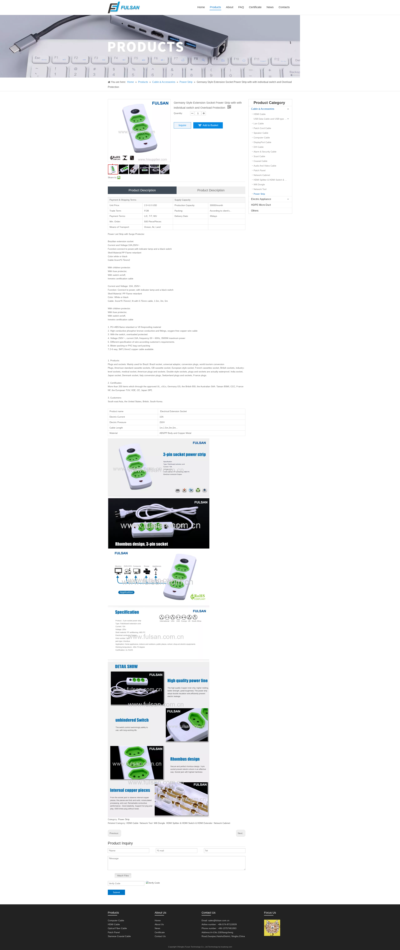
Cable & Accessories (262, 109)
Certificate (160, 932)
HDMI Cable (132, 823)
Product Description (142, 190)
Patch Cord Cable (262, 128)
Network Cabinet (222, 823)
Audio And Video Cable (265, 165)
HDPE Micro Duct (261, 205)
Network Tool (146, 823)
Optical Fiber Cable (117, 928)
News (157, 928)
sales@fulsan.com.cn (218, 920)
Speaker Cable (261, 133)
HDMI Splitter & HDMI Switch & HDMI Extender (189, 823)
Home (158, 920)
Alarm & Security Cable (265, 151)
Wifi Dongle (159, 823)
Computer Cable (262, 137)
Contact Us (160, 936)
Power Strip (124, 819)
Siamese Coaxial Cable (119, 936)
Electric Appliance (261, 199)
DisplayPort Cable (262, 142)
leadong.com (226, 947)
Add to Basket (210, 125)
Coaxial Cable (260, 161)
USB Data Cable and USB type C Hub (272, 119)
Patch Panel (259, 170)
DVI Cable (259, 147)
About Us (159, 924)
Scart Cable (259, 156)
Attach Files (123, 875)
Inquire (182, 125)
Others (254, 210)
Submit (116, 892)
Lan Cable (259, 123)
